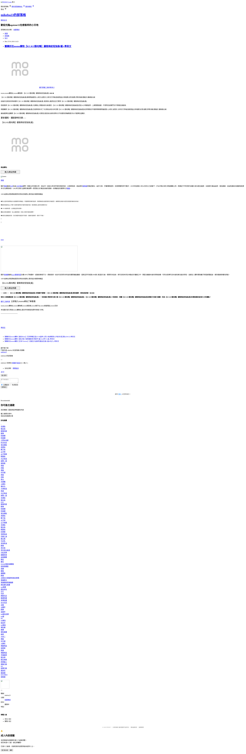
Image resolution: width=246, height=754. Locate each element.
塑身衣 (3, 670)
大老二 (3, 636)
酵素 (2, 545)
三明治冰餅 (4, 440)
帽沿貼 (3, 429)
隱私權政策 (134, 727)
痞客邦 (14, 363)
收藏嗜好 (16, 30)
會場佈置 (4, 600)
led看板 (3, 625)
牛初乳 (3, 541)
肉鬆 (2, 468)
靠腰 (2, 568)
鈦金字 (3, 623)
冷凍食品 (4, 488)
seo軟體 (3, 587)
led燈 (2, 616)
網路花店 (4, 596)
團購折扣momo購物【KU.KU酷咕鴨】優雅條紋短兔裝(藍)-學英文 (38, 46)
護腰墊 (3, 573)
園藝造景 (4, 555)
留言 (18, 363)
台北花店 (4, 602)
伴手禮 (3, 472)
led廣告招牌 (5, 614)
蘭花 (2, 562)
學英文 (3, 327)
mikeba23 (4, 352)
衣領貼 (3, 426)
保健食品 (4, 534)
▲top (2, 371)
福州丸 (3, 486)
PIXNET (108, 727)
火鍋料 (3, 484)
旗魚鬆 (85, 186)
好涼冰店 (4, 442)
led (2, 618)
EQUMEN (4, 675)
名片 (6, 38)
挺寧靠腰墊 (4, 566)
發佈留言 (4, 387)
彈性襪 (3, 627)
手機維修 (4, 655)
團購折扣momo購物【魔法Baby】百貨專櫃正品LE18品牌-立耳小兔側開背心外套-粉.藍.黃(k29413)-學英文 (40, 336)
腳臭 (2, 433)
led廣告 (3, 620)
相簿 (6, 33)
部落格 (7, 36)
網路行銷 (4, 664)
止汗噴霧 (4, 454)
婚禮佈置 (4, 598)
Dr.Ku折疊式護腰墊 (7, 564)
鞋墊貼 (3, 456)
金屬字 (3, 612)
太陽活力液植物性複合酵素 (10, 578)
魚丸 (2, 479)
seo (2, 666)
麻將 (2, 634)
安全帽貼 (4, 445)
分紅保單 (4, 552)
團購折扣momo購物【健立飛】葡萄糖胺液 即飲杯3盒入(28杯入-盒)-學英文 (30, 339)
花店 (2, 593)
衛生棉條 (4, 659)
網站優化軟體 (5, 585)
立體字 (3, 607)
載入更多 (4, 375)
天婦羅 (3, 482)
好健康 (3, 532)
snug (2, 239)
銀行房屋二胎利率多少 (47, 87)
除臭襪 (6, 274)
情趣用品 (4, 646)
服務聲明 (141, 727)
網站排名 (4, 589)
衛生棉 (3, 657)
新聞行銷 (4, 668)
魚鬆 (2, 180)
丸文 (11, 186)
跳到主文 (4, 20)
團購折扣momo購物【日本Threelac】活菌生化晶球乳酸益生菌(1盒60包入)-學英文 (32, 341)
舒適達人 (4, 662)
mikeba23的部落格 (13, 15)
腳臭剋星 (18, 274)
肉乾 (2, 477)
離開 (11, 750)
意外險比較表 (5, 550)
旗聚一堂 (4, 461)
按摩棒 (3, 648)
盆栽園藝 (4, 557)
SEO (2, 591)
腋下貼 (3, 449)
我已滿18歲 (5, 750)
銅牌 (2, 609)
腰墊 (2, 571)
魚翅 (2, 491)
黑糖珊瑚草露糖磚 (7, 582)
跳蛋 (2, 650)
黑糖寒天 (4, 580)
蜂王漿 (3, 539)
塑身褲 (3, 673)
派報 (2, 605)
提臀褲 (3, 677)
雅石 (2, 559)
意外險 (3, 548)
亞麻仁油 (4, 536)
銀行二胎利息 (5, 301)
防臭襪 (3, 438)
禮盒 (68, 188)
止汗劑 (3, 452)
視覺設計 (16, 368)
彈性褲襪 (4, 632)
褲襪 (2, 630)
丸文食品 (20, 186)
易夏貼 (3, 447)
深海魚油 (4, 543)
